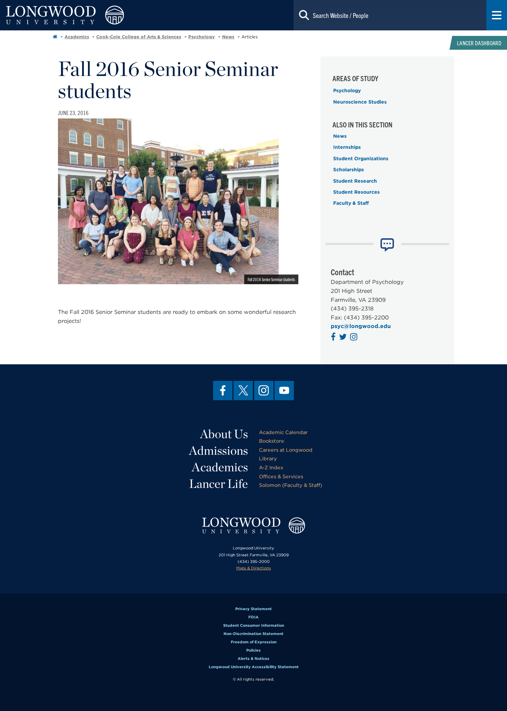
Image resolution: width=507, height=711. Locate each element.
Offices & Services (281, 476)
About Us (224, 433)
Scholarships (348, 169)
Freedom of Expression (254, 642)
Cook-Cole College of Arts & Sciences (138, 36)
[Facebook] (222, 390)
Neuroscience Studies (360, 102)
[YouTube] (284, 390)
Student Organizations (360, 158)
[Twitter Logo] (343, 338)
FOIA (253, 617)
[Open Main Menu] (496, 15)
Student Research (355, 181)
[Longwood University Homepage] (101, 15)
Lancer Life (218, 483)
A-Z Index (271, 467)
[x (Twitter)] (243, 390)
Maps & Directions (253, 568)
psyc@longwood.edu (361, 326)
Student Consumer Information (253, 625)
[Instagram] (264, 390)
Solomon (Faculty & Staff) (290, 485)
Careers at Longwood (285, 450)
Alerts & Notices (253, 658)
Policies (253, 650)
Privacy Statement (253, 608)
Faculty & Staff (351, 203)
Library (268, 458)
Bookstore (271, 441)
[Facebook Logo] (334, 338)
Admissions (218, 450)
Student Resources (356, 192)
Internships (347, 147)
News (228, 36)
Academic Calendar (283, 432)
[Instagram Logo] (354, 338)
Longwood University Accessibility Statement (254, 666)
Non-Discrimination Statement (253, 633)
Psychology (201, 36)
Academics (76, 36)
